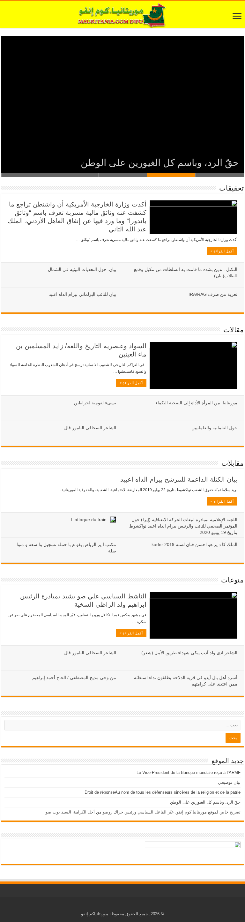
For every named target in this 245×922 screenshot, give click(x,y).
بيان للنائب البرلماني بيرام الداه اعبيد (82, 294)
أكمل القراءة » (222, 251)
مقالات (233, 330)
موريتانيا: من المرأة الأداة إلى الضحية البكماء (196, 402)
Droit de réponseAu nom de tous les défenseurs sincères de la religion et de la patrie (163, 792)
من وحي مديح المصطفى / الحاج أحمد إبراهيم (74, 677)
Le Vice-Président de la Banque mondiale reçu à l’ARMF (189, 772)
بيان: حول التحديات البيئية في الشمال (82, 269)
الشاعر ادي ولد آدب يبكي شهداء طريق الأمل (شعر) (189, 652)
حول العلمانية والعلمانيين (214, 427)
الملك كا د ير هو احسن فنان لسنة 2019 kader (194, 544)
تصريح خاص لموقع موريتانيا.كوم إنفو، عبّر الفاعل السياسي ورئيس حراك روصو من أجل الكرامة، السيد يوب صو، (142, 812)
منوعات (232, 580)
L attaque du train (89, 519)
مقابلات (232, 463)
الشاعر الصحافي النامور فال (90, 427)
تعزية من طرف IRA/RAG (213, 294)
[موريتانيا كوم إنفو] (122, 14)
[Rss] (127, 906)
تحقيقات (231, 188)
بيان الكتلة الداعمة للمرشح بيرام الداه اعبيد (178, 479)
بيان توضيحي (229, 782)
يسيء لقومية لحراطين (95, 402)
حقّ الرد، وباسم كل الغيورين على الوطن (160, 162)
